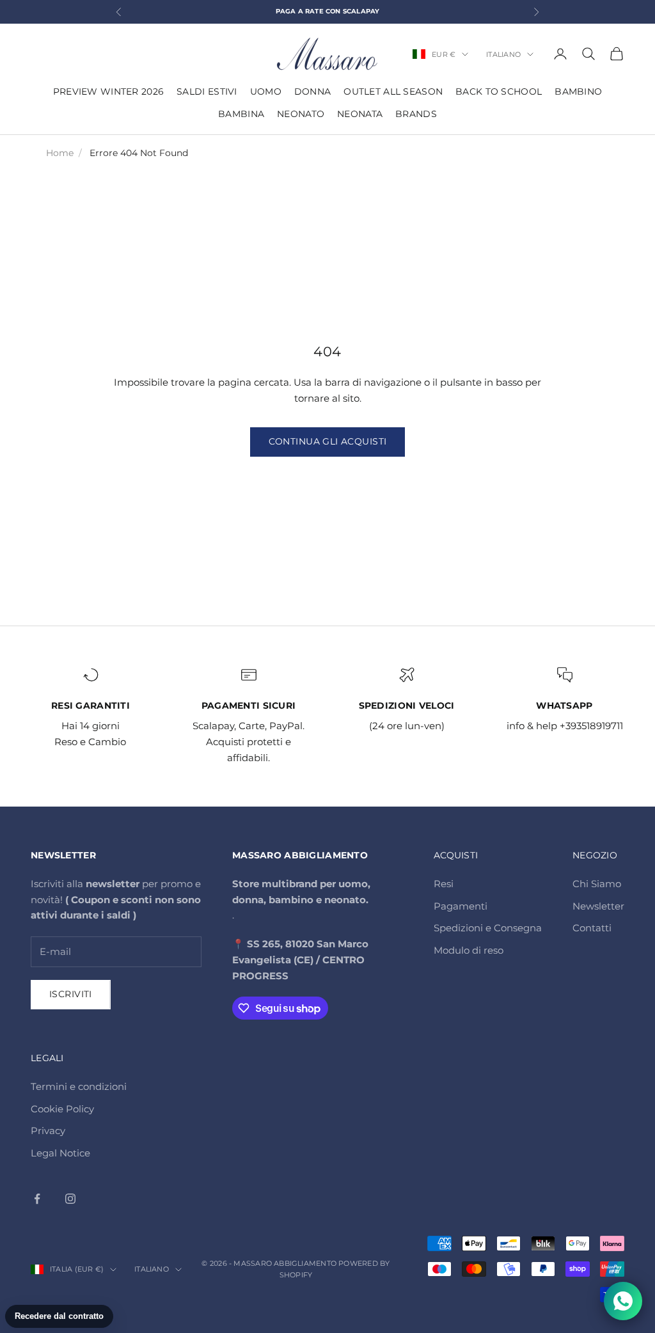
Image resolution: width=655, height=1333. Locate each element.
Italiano (503, 54)
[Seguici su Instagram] (70, 1198)
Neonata (360, 114)
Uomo (265, 91)
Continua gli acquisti (328, 441)
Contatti (592, 928)
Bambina (241, 114)
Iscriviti (70, 994)
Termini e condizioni (79, 1086)
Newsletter (598, 906)
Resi (444, 884)
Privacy (48, 1130)
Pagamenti (460, 906)
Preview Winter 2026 (108, 91)
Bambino (578, 91)
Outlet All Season (393, 91)
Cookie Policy (62, 1109)
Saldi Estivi (207, 91)
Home (60, 153)
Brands (416, 114)
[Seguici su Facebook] (37, 1198)
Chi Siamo (596, 884)
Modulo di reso (468, 950)
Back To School (498, 91)
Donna (312, 91)
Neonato (300, 114)
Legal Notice (60, 1153)
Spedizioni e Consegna (488, 928)
